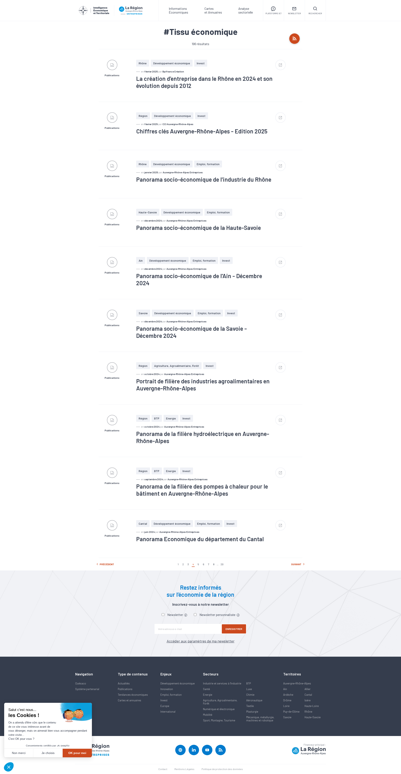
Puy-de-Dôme (291, 711)
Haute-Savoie (148, 212)
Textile (250, 706)
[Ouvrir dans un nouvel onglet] (280, 65)
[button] (9, 767)
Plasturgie (252, 711)
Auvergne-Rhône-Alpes (297, 683)
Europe (164, 706)
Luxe (249, 689)
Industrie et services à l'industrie (222, 683)
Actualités (124, 683)
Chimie (250, 694)
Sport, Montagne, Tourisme (219, 720)
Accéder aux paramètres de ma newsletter (201, 641)
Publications (125, 689)
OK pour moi (77, 753)
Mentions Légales (184, 769)
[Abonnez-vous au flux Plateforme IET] (294, 38)
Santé (206, 689)
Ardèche (288, 694)
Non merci (18, 753)
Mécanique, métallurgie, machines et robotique (260, 719)
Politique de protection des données (222, 769)
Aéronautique (254, 700)
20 (222, 564)
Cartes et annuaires (129, 700)
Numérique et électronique (219, 709)
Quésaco (80, 683)
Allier (308, 689)
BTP (156, 418)
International (167, 711)
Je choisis (48, 753)
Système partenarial (87, 689)
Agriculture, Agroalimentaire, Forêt (176, 365)
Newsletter (175, 615)
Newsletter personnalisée (217, 615)
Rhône (143, 63)
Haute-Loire (312, 706)
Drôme (287, 700)
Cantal (143, 523)
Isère (308, 700)
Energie (171, 418)
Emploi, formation (208, 164)
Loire (286, 706)
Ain (141, 260)
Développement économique (171, 63)
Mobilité (207, 714)
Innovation (166, 689)
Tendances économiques (133, 694)
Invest (201, 63)
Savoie (143, 313)
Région (143, 116)
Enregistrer (234, 628)
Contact (162, 769)
